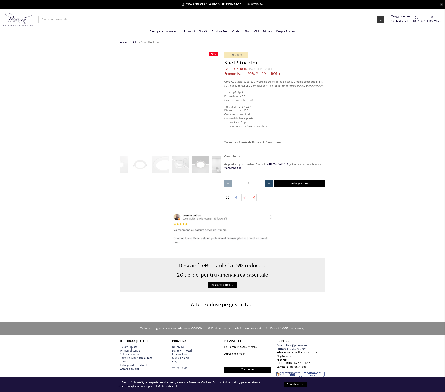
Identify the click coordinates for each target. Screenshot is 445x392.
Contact (125, 361)
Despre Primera (286, 31)
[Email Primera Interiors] (173, 369)
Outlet (236, 31)
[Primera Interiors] (17, 19)
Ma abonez (247, 369)
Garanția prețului (129, 369)
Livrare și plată (128, 347)
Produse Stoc (220, 31)
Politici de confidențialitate (136, 358)
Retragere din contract (133, 365)
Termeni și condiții (130, 350)
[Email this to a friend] (253, 197)
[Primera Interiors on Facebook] (177, 369)
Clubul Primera (263, 31)
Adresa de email (234, 354)
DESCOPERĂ (255, 4)
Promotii (189, 31)
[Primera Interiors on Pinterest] (185, 369)
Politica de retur (129, 354)
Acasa (123, 42)
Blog (247, 31)
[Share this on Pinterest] (244, 197)
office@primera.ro (400, 16)
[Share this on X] (227, 197)
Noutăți (203, 31)
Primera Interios (181, 354)
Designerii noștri (182, 350)
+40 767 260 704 (399, 20)
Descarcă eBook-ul (222, 285)
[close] (441, 4)
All (134, 42)
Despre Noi (178, 347)
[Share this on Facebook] (236, 197)
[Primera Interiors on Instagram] (181, 369)
